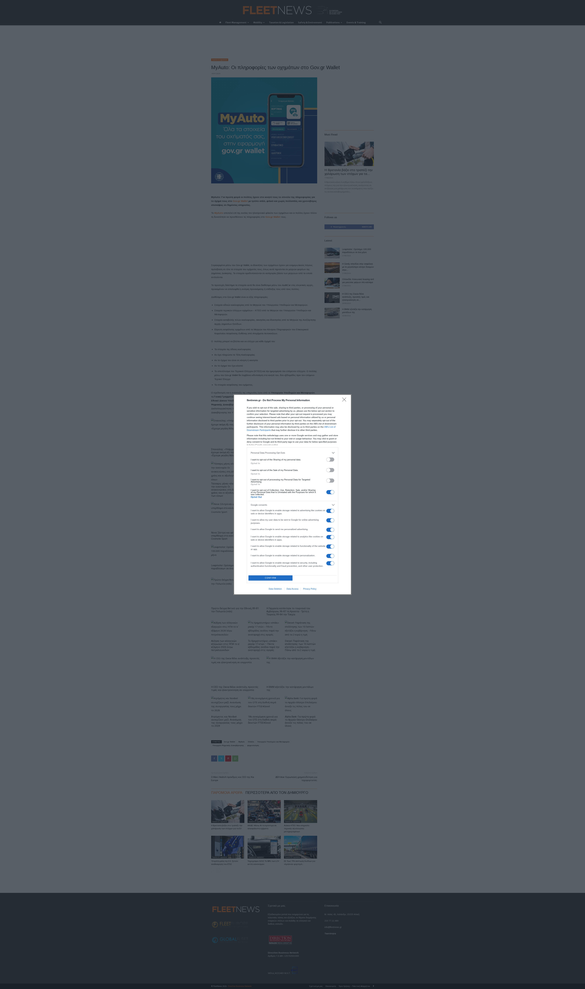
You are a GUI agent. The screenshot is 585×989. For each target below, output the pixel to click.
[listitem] (292, 452)
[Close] (345, 400)
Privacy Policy (309, 589)
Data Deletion (275, 589)
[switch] (330, 459)
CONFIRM (270, 578)
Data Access (292, 589)
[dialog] (292, 495)
